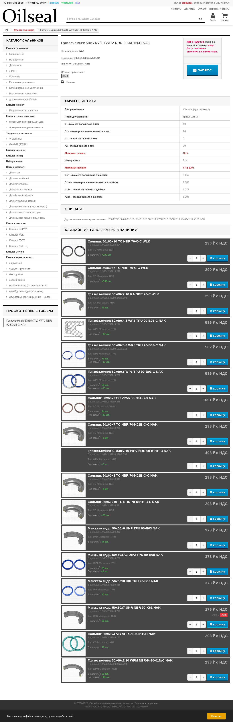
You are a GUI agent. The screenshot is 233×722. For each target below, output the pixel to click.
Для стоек (14, 172)
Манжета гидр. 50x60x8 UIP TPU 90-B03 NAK (123, 581)
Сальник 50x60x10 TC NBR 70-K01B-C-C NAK (123, 502)
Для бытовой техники (21, 195)
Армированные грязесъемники (26, 127)
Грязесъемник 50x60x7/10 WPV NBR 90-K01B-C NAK (129, 451)
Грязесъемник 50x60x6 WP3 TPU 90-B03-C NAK (125, 371)
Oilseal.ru (94, 703)
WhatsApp (67, 2)
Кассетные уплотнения (22, 82)
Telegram (53, 2)
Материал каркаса (75, 167)
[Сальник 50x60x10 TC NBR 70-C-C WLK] (74, 251)
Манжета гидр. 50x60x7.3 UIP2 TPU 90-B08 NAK (125, 555)
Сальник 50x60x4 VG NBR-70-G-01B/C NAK (122, 634)
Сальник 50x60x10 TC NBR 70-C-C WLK (119, 241)
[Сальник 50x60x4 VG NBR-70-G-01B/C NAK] (74, 644)
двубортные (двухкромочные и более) (30, 297)
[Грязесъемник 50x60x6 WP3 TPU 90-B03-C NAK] (74, 381)
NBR (185, 153)
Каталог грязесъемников (20, 116)
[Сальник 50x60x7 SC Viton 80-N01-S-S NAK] (74, 408)
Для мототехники (18, 184)
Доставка (189, 8)
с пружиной (15, 263)
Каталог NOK (16, 234)
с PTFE (13, 71)
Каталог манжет (15, 104)
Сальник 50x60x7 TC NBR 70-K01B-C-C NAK (122, 424)
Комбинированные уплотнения (26, 88)
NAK (81, 51)
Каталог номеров (16, 223)
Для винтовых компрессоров (25, 212)
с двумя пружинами (20, 268)
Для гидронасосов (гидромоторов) (28, 206)
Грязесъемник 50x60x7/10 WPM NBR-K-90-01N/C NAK (130, 660)
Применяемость (15, 167)
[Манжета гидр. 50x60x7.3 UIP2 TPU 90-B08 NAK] (74, 564)
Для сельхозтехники (20, 189)
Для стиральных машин (22, 200)
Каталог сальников (17, 48)
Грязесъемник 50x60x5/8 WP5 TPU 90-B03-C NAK (127, 345)
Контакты (176, 8)
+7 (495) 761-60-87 (36, 2)
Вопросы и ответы (219, 8)
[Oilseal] (30, 16)
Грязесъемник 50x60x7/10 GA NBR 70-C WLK (123, 294)
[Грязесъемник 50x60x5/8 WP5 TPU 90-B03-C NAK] (74, 355)
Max (77, 2)
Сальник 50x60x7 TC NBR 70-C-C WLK (118, 268)
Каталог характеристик (19, 257)
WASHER (14, 76)
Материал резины (75, 153)
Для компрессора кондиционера (27, 217)
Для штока (15, 65)
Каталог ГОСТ (17, 240)
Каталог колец (14, 155)
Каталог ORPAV (18, 229)
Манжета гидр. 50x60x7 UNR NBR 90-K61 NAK (124, 607)
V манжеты (15, 138)
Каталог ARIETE (18, 246)
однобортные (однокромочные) (26, 291)
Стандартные (16, 54)
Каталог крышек (15, 150)
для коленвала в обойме (23, 99)
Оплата (202, 8)
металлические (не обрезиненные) (28, 285)
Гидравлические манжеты (23, 110)
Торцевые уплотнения (19, 133)
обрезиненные (17, 280)
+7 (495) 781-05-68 (13, 2)
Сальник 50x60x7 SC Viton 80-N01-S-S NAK (122, 398)
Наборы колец (14, 161)
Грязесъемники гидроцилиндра (26, 121)
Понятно (216, 716)
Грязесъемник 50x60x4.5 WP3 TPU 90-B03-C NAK (127, 320)
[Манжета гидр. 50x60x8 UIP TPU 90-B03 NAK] (74, 591)
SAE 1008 (188, 167)
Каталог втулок (15, 251)
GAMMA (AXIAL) (18, 144)
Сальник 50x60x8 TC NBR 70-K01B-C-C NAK (122, 475)
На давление (16, 59)
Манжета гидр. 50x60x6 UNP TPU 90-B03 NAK (124, 528)
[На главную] (6, 30)
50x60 (65, 76)
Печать (70, 82)
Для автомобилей (19, 178)
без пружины (16, 274)
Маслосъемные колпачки (23, 93)
